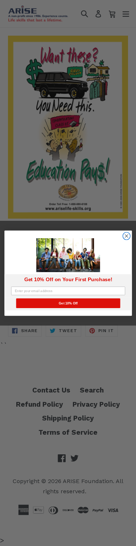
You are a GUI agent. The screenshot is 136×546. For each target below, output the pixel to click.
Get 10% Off (68, 303)
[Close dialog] (126, 236)
